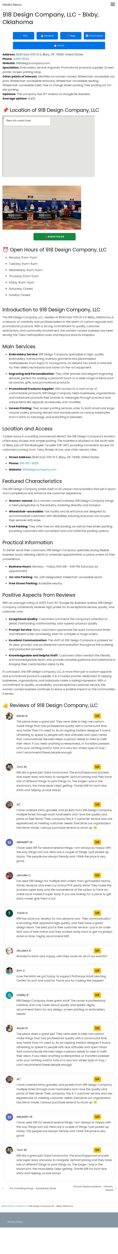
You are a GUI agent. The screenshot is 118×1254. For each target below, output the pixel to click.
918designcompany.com (39, 469)
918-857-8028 (29, 463)
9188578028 (21, 59)
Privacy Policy (15, 1221)
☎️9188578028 (54, 236)
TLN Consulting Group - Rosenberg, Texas (33, 1188)
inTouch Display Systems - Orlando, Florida (93, 1188)
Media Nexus (12, 4)
